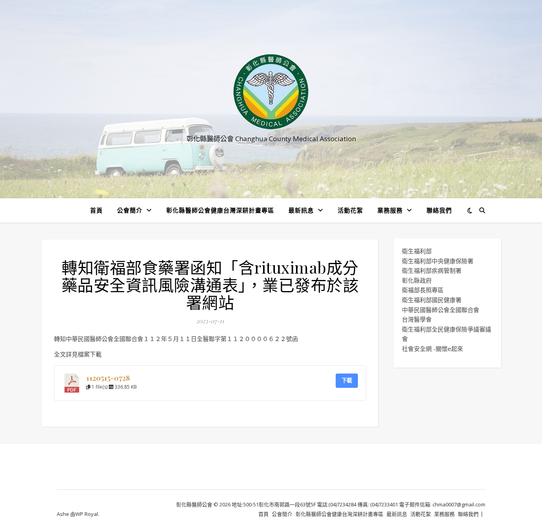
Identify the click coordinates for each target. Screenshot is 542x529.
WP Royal (86, 514)
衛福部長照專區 (423, 290)
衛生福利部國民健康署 (431, 300)
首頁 (96, 210)
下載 (347, 380)
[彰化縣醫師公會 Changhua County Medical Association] (271, 91)
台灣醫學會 (417, 319)
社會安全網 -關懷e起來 (432, 349)
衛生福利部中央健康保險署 (437, 261)
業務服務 (390, 210)
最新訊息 (301, 210)
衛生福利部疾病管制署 (431, 270)
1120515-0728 (108, 378)
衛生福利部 (417, 251)
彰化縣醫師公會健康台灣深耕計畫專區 (220, 210)
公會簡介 (129, 210)
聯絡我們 (439, 210)
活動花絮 (350, 210)
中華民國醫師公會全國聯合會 (440, 310)
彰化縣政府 (417, 280)
